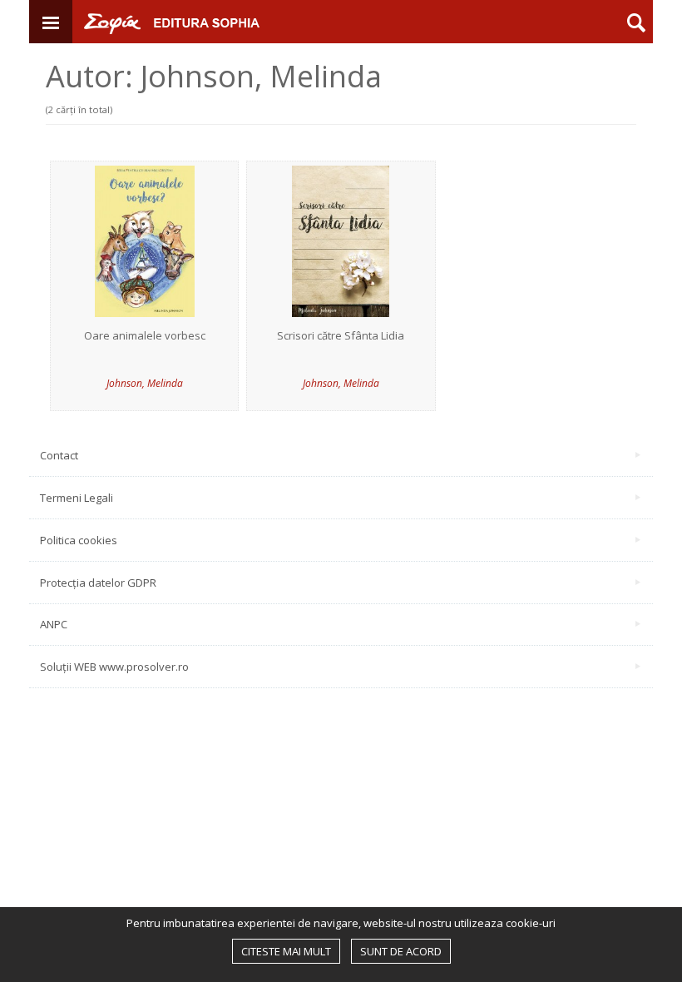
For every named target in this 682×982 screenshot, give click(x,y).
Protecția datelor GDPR (98, 582)
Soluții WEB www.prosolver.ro (114, 666)
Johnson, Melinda (144, 383)
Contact (59, 455)
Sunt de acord (401, 951)
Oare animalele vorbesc (144, 336)
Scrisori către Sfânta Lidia (340, 336)
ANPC (53, 624)
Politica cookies (78, 540)
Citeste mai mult (286, 951)
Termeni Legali (76, 497)
